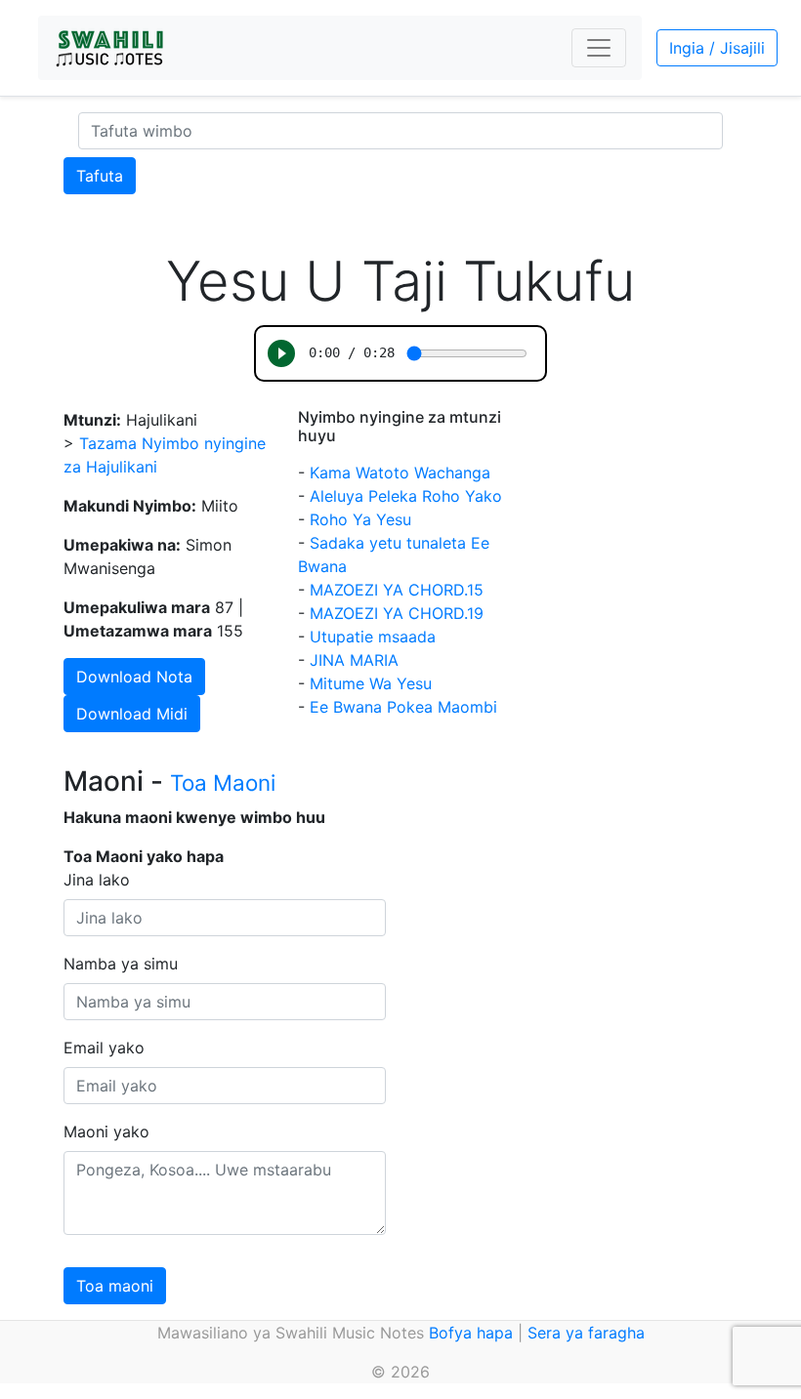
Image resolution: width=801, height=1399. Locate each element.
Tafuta (99, 175)
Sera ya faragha (586, 1332)
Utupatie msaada (373, 636)
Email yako (104, 1047)
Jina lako (96, 879)
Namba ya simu (120, 963)
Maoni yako (106, 1131)
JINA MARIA (354, 660)
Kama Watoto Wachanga (400, 472)
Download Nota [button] (134, 676)
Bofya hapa (471, 1332)
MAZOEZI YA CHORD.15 (397, 589)
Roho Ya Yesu (360, 519)
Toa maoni (114, 1286)
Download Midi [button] (132, 713)
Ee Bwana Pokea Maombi (403, 707)
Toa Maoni (222, 782)
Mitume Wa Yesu (371, 683)
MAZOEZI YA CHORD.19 (397, 613)
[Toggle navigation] (598, 47)
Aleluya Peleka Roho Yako (406, 496)
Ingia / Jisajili (717, 48)
